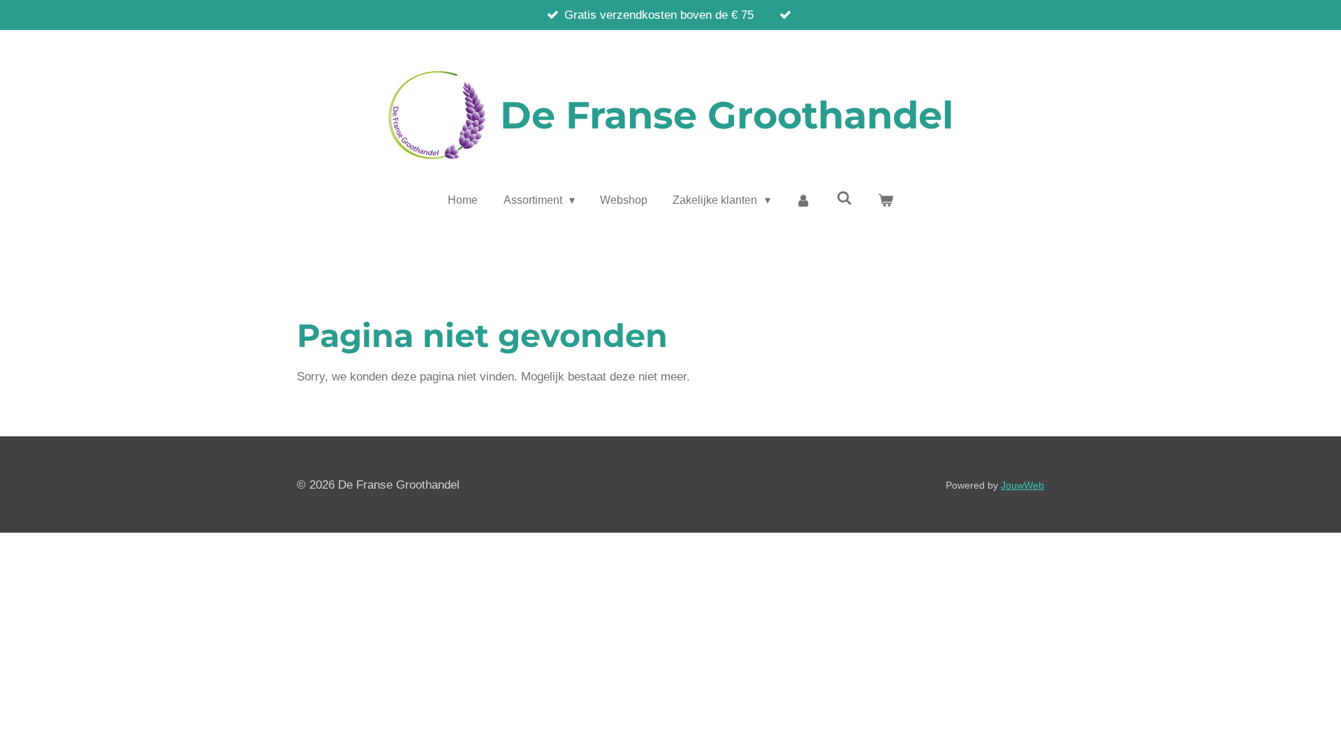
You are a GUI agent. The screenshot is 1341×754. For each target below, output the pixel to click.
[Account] (803, 200)
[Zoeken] (844, 198)
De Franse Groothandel (726, 115)
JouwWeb (1022, 485)
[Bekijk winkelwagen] (885, 200)
